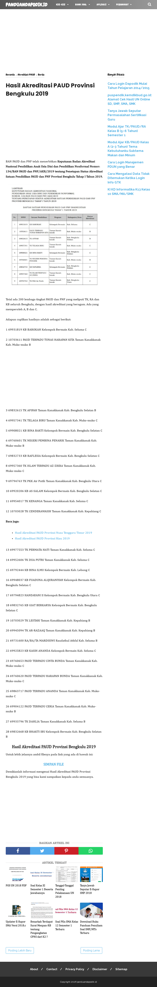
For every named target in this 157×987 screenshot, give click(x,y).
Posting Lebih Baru (19, 950)
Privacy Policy (74, 969)
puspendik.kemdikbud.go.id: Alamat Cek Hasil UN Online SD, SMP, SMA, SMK (130, 99)
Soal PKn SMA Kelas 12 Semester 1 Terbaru (66, 925)
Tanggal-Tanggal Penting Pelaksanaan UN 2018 (64, 891)
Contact (51, 969)
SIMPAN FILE (54, 764)
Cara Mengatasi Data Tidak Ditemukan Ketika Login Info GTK (129, 178)
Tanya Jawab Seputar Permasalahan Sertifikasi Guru (127, 115)
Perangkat (122, 4)
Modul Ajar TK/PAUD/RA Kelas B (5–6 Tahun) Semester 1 (127, 131)
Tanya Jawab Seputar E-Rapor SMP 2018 (89, 889)
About (34, 969)
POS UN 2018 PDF (16, 885)
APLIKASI (101, 4)
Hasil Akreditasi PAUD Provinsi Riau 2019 (42, 538)
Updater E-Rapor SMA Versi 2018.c (16, 923)
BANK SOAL (81, 4)
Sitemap (121, 969)
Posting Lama (91, 950)
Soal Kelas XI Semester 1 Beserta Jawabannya (41, 889)
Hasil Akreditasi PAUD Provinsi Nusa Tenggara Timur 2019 (53, 532)
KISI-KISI (60, 4)
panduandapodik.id (26, 5)
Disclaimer (99, 969)
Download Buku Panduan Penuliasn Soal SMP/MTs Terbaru (91, 927)
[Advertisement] (78, 40)
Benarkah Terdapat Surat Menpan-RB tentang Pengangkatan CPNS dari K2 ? (41, 929)
